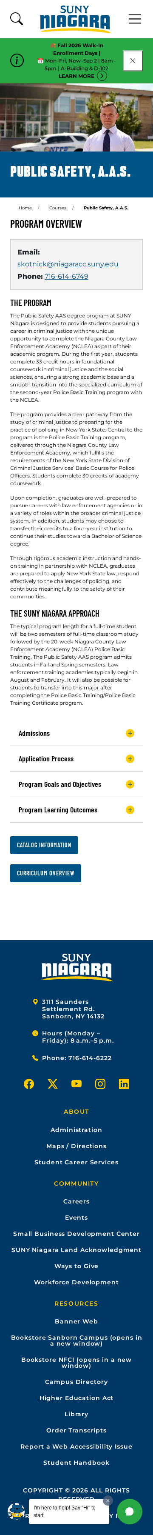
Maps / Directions (76, 1146)
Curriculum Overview (45, 873)
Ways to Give (76, 1266)
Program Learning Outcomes (58, 809)
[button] (129, 1511)
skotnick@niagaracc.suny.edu (68, 264)
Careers (76, 1201)
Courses (57, 208)
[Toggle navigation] (135, 19)
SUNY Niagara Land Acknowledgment (76, 1250)
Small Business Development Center (76, 1234)
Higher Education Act (77, 1398)
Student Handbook (76, 1462)
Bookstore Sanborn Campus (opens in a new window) (76, 1340)
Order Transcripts (76, 1430)
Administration (76, 1130)
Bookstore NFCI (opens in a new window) (76, 1362)
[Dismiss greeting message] (108, 1500)
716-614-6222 (90, 1058)
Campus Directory (76, 1382)
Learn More (76, 76)
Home (25, 208)
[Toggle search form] (16, 19)
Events (76, 1217)
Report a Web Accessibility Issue (76, 1446)
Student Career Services (76, 1162)
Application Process (46, 758)
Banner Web (76, 1321)
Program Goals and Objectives (60, 784)
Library (76, 1414)
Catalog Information (44, 845)
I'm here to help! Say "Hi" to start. (65, 1511)
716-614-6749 (66, 276)
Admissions (34, 732)
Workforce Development (76, 1282)
